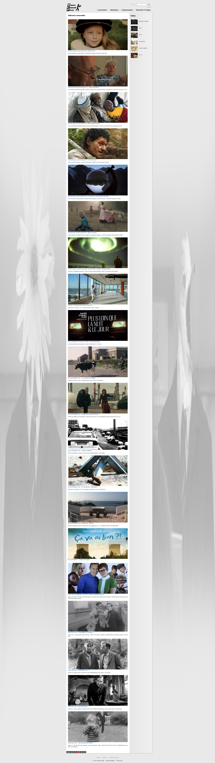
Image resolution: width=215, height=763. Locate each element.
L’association (102, 10)
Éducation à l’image (143, 10)
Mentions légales (110, 760)
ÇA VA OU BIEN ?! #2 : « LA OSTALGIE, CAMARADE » (83, 487)
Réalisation (114, 10)
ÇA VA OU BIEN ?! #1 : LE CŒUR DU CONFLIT (81, 523)
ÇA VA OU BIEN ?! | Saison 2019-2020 (78, 559)
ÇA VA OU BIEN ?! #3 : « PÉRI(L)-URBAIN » (80, 450)
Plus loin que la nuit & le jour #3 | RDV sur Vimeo (82, 232)
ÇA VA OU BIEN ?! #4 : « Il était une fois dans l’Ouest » (83, 414)
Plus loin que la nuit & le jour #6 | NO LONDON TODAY (84, 123)
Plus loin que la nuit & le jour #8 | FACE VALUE (81, 51)
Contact (149, 7)
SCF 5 (140, 28)
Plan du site (119, 760)
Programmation (127, 10)
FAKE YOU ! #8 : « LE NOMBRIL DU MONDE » (81, 632)
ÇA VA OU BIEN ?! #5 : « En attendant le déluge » (82, 378)
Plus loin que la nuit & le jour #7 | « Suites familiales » (84, 87)
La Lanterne (142, 41)
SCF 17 (140, 55)
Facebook (104, 757)
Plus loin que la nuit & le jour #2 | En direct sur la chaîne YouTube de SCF (89, 269)
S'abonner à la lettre (114, 757)
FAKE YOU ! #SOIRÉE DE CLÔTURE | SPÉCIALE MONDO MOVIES (86, 594)
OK (149, 4)
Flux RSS (98, 757)
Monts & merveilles (143, 21)
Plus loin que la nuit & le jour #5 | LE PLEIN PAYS (82, 160)
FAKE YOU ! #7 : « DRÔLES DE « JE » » (79, 670)
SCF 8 (140, 34)
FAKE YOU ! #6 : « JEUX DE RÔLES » (78, 706)
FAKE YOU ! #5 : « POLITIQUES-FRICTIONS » (80, 743)
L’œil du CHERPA (143, 48)
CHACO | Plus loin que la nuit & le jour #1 (80, 305)
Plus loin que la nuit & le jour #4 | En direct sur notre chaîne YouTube (88, 196)
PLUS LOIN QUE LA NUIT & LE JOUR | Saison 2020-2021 (84, 341)
